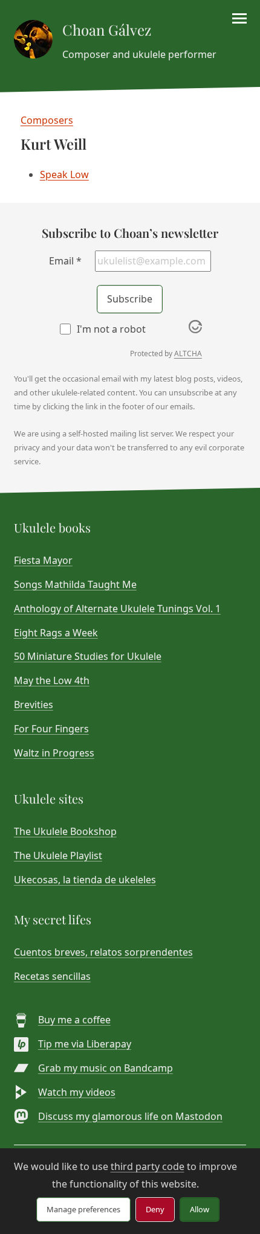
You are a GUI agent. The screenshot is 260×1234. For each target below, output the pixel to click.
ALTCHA (188, 353)
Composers (47, 120)
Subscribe (129, 298)
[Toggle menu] (239, 18)
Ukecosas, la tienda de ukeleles (85, 879)
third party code (147, 1166)
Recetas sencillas (52, 976)
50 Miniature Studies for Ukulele (87, 656)
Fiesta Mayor (43, 560)
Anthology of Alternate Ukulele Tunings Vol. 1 (117, 608)
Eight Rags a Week (56, 632)
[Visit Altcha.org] (195, 329)
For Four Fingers (51, 728)
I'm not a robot (111, 329)
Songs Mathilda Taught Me (75, 584)
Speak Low (64, 174)
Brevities (33, 704)
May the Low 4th (51, 680)
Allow (199, 1209)
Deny (155, 1209)
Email (65, 260)
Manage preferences (83, 1209)
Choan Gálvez (106, 29)
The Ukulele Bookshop (65, 831)
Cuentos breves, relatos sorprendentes (103, 952)
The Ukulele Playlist (58, 855)
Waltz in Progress (54, 752)
